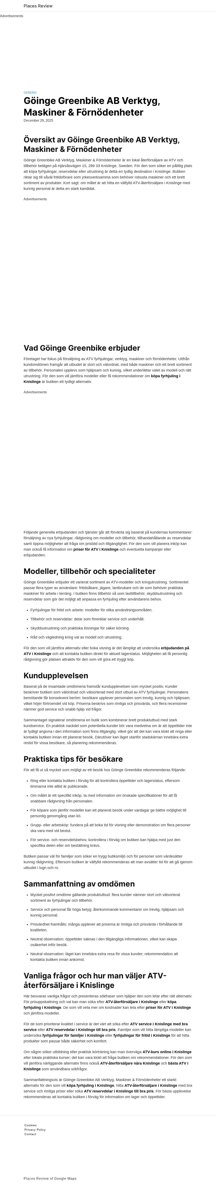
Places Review (38, 6)
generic (30, 92)
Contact (30, 1134)
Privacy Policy (35, 1129)
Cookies (30, 1125)
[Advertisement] (108, 50)
